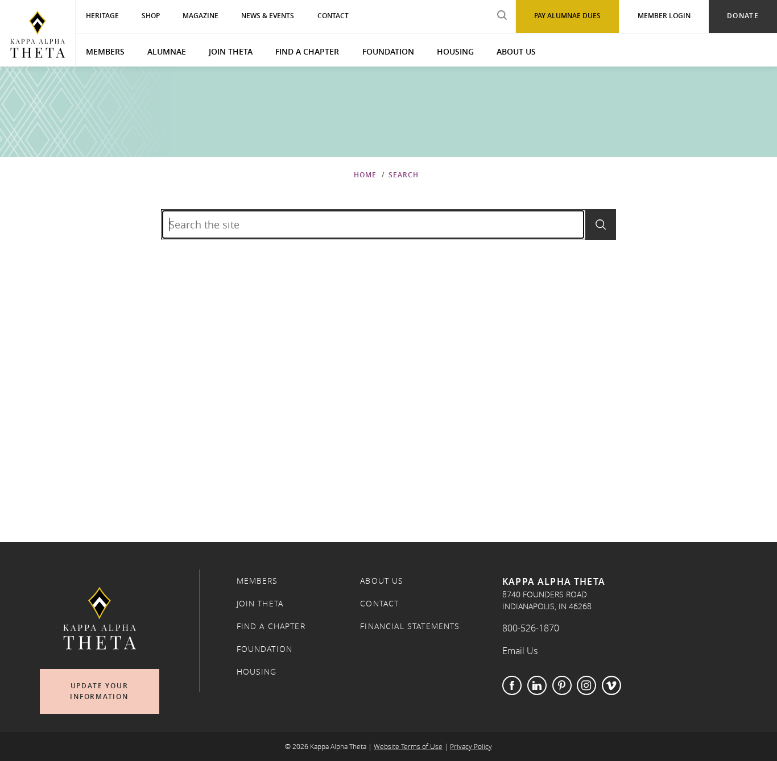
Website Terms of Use (408, 746)
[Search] (600, 224)
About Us (516, 51)
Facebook (512, 685)
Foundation (388, 51)
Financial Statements (410, 626)
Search (403, 175)
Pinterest (562, 685)
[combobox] (373, 224)
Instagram (586, 685)
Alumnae (166, 51)
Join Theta (231, 51)
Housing (455, 51)
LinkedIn (537, 685)
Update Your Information (99, 691)
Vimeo (611, 685)
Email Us (520, 650)
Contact (379, 603)
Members (105, 51)
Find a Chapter (307, 51)
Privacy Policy (471, 746)
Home (365, 175)
